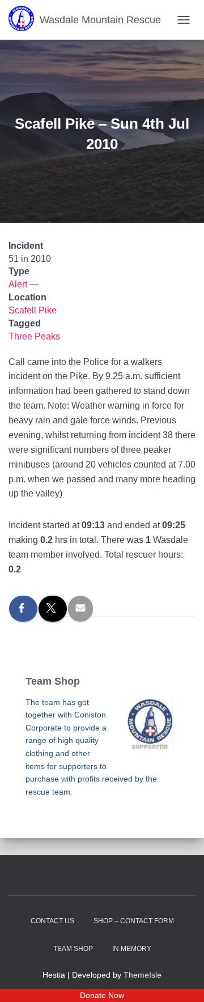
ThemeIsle (143, 974)
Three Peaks (34, 336)
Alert (17, 284)
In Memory (131, 949)
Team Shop (73, 949)
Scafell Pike (32, 310)
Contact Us (52, 921)
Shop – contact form (134, 921)
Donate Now (102, 995)
